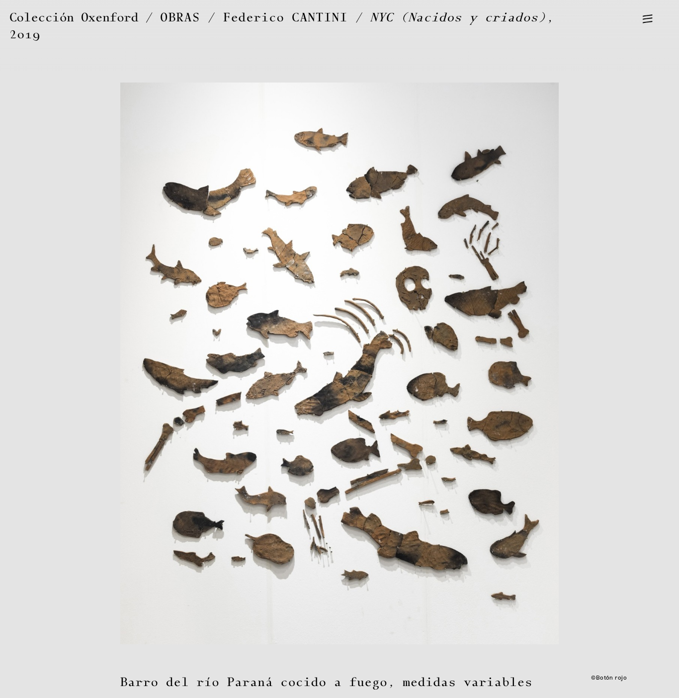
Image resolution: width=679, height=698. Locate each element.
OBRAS (180, 17)
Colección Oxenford (73, 17)
